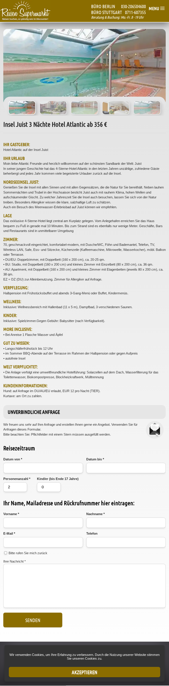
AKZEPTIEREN (84, 672)
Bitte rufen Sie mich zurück (28, 553)
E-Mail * (9, 533)
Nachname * (95, 514)
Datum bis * (95, 459)
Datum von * (12, 459)
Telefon (91, 533)
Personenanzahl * (16, 479)
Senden (32, 620)
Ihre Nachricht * (14, 561)
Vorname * (11, 514)
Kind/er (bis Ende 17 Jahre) (58, 479)
